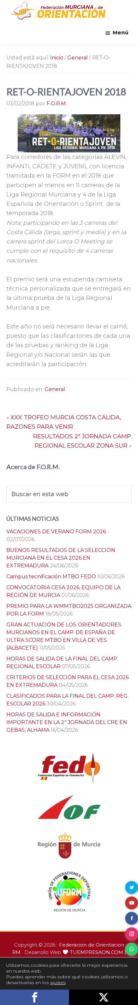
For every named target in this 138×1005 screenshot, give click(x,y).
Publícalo (103, 997)
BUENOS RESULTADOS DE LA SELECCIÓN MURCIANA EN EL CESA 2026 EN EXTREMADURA (60, 558)
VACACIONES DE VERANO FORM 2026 (56, 532)
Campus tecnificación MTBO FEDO (51, 576)
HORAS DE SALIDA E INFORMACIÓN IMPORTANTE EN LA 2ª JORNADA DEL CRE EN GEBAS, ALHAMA (66, 722)
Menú (120, 33)
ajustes (57, 982)
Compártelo (34, 997)
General (55, 389)
